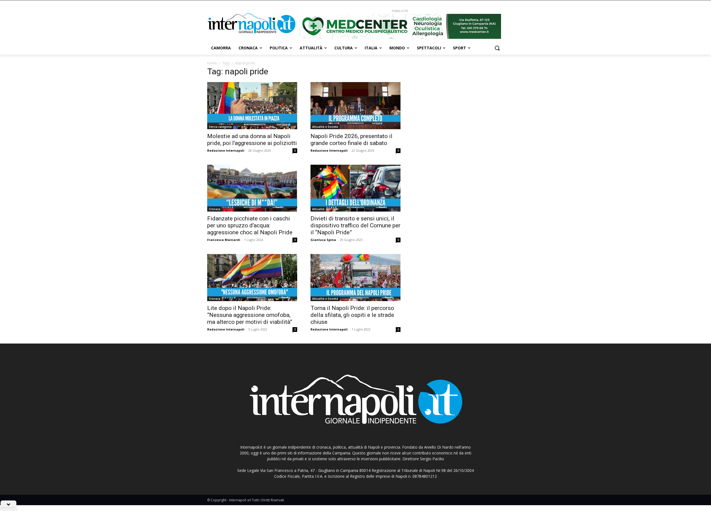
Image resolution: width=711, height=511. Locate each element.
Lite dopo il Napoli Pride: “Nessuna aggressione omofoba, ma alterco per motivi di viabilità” (249, 315)
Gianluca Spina (323, 240)
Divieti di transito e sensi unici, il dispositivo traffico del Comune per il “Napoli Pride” (355, 225)
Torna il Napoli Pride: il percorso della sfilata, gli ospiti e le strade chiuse (352, 315)
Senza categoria (220, 127)
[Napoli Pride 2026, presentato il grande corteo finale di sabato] (355, 105)
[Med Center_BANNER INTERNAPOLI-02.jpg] (400, 26)
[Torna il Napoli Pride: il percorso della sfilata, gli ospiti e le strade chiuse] (355, 277)
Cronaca (214, 209)
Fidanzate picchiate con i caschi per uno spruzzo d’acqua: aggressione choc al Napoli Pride (249, 225)
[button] (497, 48)
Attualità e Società (325, 127)
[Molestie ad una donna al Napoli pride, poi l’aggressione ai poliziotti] (252, 105)
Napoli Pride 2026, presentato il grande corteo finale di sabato (351, 139)
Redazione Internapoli (225, 150)
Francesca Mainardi (223, 240)
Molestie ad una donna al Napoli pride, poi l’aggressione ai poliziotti (252, 139)
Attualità (318, 209)
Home (212, 63)
